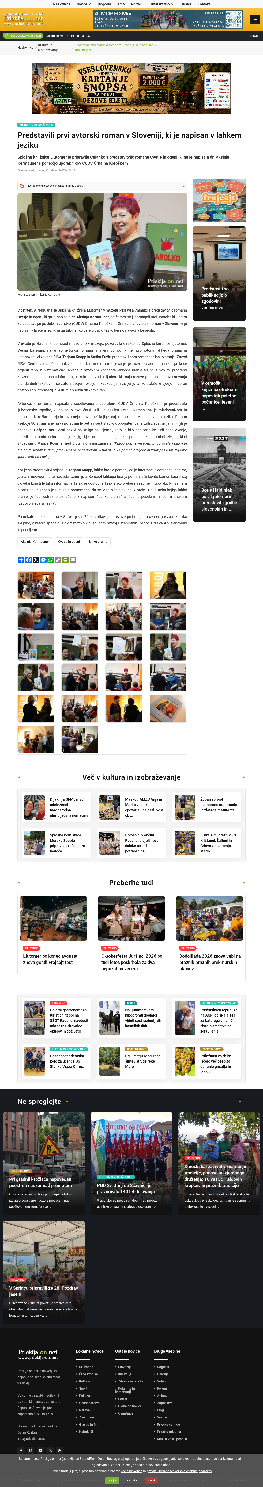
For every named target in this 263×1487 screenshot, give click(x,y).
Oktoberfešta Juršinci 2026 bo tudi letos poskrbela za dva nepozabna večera (131, 962)
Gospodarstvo (89, 1403)
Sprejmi (112, 1480)
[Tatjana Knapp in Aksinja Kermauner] (168, 616)
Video (161, 1381)
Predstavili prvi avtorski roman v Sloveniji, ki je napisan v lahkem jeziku (115, 47)
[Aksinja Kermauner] (124, 585)
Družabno (86, 1367)
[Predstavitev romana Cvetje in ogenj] (36, 585)
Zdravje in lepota (130, 1381)
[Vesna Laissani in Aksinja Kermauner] (168, 647)
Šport (83, 1388)
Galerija (163, 1374)
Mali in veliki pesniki (172, 1439)
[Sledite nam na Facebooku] (67, 36)
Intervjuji (124, 1374)
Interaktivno (160, 4)
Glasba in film (89, 1424)
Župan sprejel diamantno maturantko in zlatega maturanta (219, 804)
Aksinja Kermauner (35, 542)
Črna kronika (88, 1374)
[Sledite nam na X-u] (83, 36)
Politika (84, 1396)
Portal (136, 4)
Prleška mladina (169, 1432)
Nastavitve (132, 1480)
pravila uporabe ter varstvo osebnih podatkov (179, 1471)
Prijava (253, 35)
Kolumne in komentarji (125, 1390)
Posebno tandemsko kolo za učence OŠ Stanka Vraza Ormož (67, 1061)
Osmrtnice (125, 1413)
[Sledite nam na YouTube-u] (77, 36)
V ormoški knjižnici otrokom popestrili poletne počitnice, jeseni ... (218, 396)
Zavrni (151, 1480)
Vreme (162, 1417)
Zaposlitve (165, 1403)
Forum (162, 1388)
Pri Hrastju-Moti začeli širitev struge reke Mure (144, 1061)
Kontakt (204, 4)
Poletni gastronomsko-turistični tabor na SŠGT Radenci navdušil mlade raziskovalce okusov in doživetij (69, 1020)
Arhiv (121, 4)
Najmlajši (86, 1432)
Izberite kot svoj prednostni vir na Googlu (55, 185)
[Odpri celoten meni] (255, 19)
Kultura (84, 1381)
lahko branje (98, 542)
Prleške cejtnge (168, 1424)
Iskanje (185, 4)
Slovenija (125, 1367)
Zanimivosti (87, 1417)
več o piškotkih (131, 1471)
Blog (160, 1410)
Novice (81, 4)
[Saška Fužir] (168, 585)
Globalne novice (130, 1406)
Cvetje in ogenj (69, 542)
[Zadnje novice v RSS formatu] (88, 36)
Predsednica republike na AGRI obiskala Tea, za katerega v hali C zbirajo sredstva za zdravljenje (219, 1020)
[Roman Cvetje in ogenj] (168, 708)
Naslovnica (61, 4)
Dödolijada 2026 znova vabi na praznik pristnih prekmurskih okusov (210, 962)
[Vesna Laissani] (80, 585)
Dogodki (104, 4)
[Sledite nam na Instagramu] (72, 36)
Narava (84, 1410)
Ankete (162, 1396)
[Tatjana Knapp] (36, 616)
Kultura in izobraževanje (48, 47)
